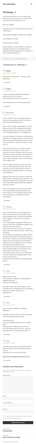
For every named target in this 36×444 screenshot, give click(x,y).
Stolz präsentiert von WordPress (10, 441)
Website (5, 409)
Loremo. (11, 24)
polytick (25, 58)
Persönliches (20, 58)
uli (14, 58)
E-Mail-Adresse (8, 402)
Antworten (7, 82)
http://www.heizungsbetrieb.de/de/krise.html (16, 356)
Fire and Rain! (9, 4)
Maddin (8, 71)
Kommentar (7, 375)
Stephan (8, 89)
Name (5, 396)
